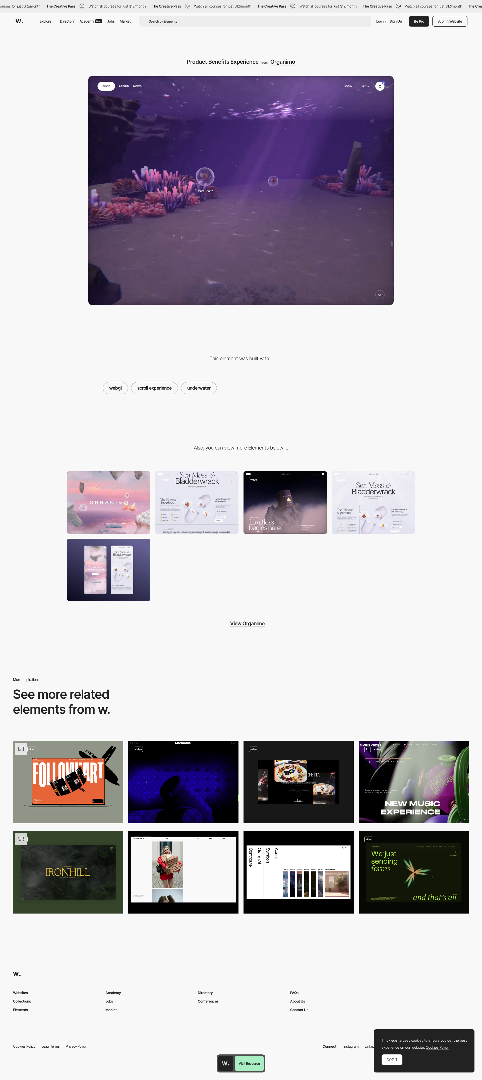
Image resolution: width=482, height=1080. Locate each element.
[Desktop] (108, 502)
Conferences (208, 1001)
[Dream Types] (299, 872)
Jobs (111, 21)
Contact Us (299, 1010)
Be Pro (419, 21)
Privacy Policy (76, 1046)
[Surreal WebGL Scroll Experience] (285, 502)
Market (125, 21)
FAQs (294, 993)
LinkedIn (371, 1046)
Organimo (282, 61)
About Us (297, 1001)
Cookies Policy (24, 1046)
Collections (22, 1001)
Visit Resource (249, 1063)
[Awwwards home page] (225, 1063)
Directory (67, 21)
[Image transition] (68, 872)
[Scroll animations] (68, 782)
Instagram (351, 1046)
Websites (20, 993)
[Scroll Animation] (183, 872)
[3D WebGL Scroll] (183, 782)
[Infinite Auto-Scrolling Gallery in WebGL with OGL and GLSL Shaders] (299, 782)
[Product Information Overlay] (197, 502)
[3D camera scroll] (414, 782)
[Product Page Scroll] (373, 502)
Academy (90, 21)
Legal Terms (50, 1046)
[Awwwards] (19, 21)
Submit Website (450, 21)
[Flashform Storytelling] (414, 872)
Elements (20, 1010)
